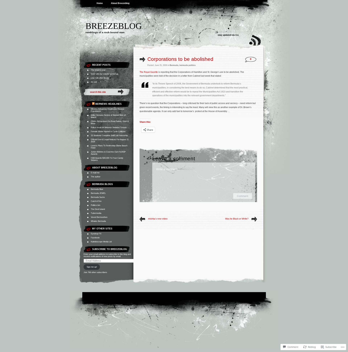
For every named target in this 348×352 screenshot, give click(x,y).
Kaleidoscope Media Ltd (101, 242)
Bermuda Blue (97, 189)
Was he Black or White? (236, 218)
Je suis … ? (96, 82)
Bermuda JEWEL (98, 193)
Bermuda (174, 65)
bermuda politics (187, 65)
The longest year (98, 70)
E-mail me (95, 173)
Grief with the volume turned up (104, 74)
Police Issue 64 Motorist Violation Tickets (109, 127)
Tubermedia (96, 213)
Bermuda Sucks (98, 197)
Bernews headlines (108, 104)
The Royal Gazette (149, 72)
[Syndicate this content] (93, 104)
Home (100, 3)
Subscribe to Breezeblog (109, 249)
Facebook (95, 238)
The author (95, 177)
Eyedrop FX (96, 234)
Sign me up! (92, 267)
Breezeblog (114, 26)
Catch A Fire (96, 201)
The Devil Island (98, 209)
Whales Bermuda (98, 221)
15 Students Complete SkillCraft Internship (109, 135)
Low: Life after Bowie (100, 78)
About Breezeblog (120, 3)
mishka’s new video (157, 218)
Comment (242, 196)
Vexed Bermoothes (99, 217)
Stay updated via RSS (228, 35)
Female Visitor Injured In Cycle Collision (108, 131)
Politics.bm (95, 205)
